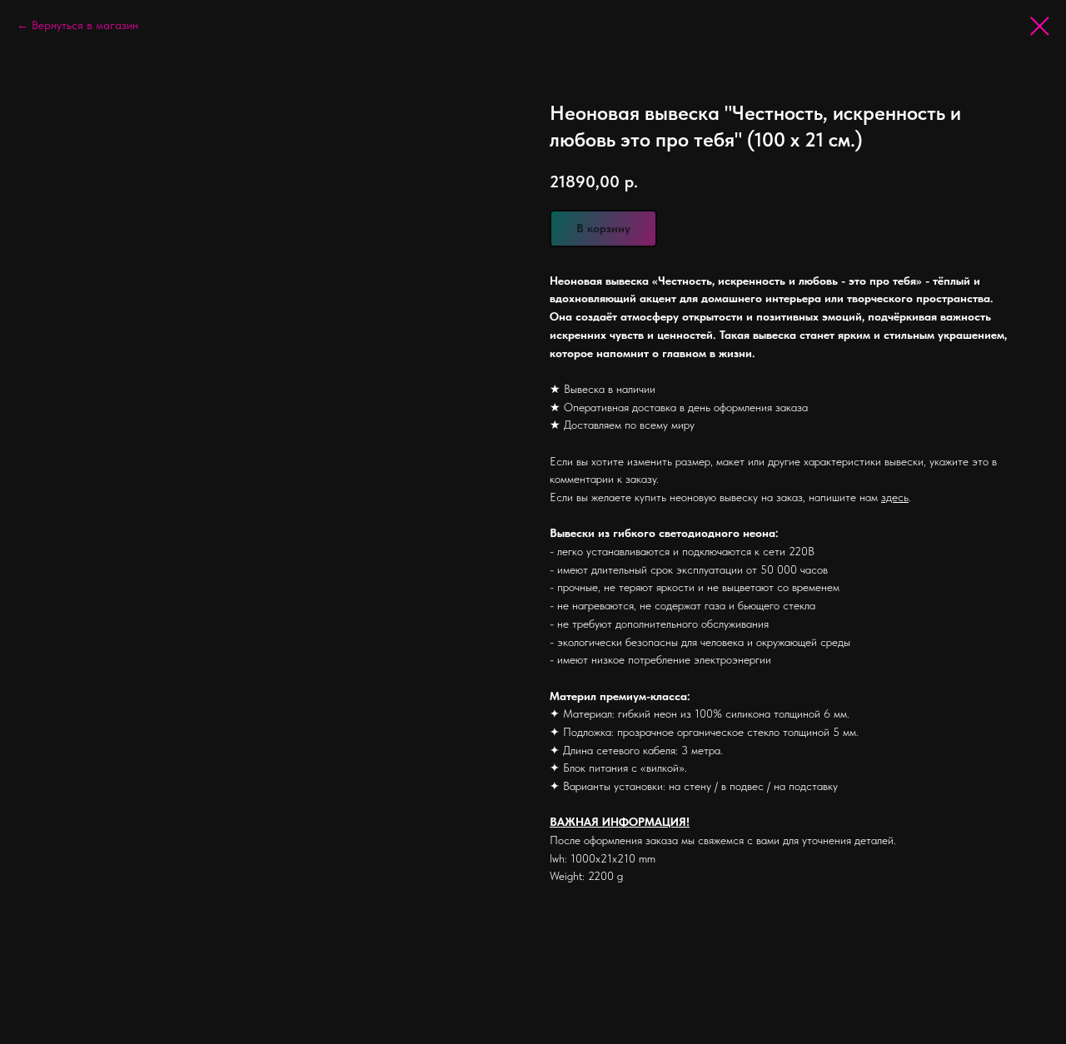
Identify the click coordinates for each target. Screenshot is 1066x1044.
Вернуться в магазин (85, 25)
